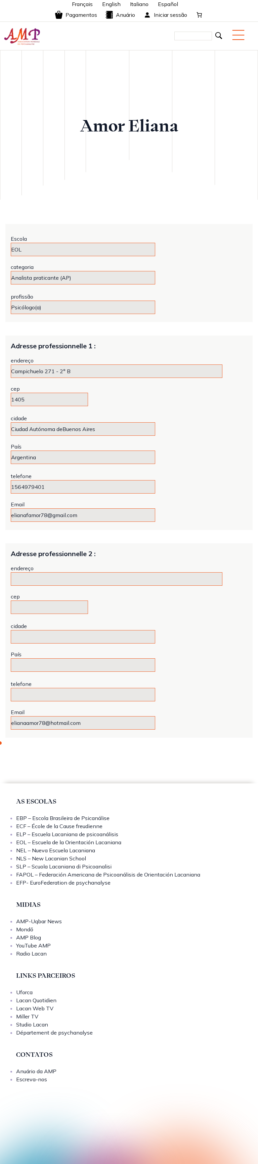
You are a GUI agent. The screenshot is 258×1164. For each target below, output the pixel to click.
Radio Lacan (31, 953)
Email (18, 504)
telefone (21, 476)
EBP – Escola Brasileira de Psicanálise (63, 818)
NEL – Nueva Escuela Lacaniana (55, 850)
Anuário (125, 14)
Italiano (139, 4)
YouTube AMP (33, 945)
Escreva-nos (31, 1079)
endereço (22, 360)
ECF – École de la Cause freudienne (59, 826)
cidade (19, 418)
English (111, 4)
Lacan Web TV (34, 1008)
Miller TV (27, 1016)
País (16, 446)
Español (168, 4)
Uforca (24, 992)
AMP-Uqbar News (39, 921)
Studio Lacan (32, 1024)
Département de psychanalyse (54, 1032)
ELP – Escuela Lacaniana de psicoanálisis (67, 834)
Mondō (24, 929)
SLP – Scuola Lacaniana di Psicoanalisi (64, 866)
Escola (19, 238)
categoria (22, 267)
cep (15, 388)
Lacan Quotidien (36, 1000)
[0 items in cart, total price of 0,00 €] (199, 15)
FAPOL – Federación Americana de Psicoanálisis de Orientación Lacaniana (108, 874)
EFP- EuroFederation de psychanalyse (63, 882)
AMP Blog (28, 937)
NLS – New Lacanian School (51, 858)
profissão (22, 296)
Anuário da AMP (36, 1071)
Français (82, 4)
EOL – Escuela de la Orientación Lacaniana (68, 842)
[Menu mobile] (238, 35)
